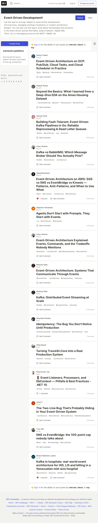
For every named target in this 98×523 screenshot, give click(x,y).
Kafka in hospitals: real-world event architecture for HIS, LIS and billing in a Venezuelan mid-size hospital (63, 465)
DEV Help (68, 503)
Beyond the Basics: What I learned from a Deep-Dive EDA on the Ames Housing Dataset (65, 95)
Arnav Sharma (41, 146)
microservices (58, 389)
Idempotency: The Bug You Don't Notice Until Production (64, 325)
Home (10, 503)
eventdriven (56, 72)
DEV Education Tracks (54, 503)
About (43, 506)
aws (39, 194)
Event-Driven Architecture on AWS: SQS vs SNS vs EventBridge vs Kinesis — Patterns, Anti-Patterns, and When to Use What (65, 184)
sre (86, 332)
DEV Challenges (21, 503)
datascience (66, 103)
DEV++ (32, 503)
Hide (90, 18)
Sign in (37, 44)
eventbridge (53, 442)
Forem (21, 513)
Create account (87, 3)
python (55, 103)
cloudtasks (68, 72)
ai (38, 221)
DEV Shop (82, 506)
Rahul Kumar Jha (42, 372)
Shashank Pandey (43, 318)
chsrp (39, 389)
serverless (47, 194)
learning (78, 278)
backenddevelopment (61, 332)
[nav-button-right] (94, 43)
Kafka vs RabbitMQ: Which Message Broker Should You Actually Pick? (61, 153)
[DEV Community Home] (4, 3)
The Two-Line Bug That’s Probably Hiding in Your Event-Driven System (65, 409)
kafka (39, 133)
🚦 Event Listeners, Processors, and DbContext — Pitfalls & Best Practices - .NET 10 (63, 381)
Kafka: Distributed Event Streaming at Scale (62, 299)
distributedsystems (67, 251)
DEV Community (12, 499)
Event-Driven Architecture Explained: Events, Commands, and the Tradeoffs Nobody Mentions (63, 243)
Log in (72, 3)
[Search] (11, 3)
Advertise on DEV (81, 503)
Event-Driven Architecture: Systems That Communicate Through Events (65, 272)
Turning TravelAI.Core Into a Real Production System (59, 352)
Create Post (14, 43)
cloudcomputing (43, 332)
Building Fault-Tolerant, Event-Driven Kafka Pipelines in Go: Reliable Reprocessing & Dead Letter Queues (62, 125)
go (57, 133)
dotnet (40, 359)
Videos (40, 503)
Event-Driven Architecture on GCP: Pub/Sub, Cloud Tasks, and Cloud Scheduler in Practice (60, 64)
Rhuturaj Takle (41, 265)
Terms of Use (63, 510)
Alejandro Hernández (44, 208)
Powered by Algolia (55, 3)
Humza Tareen (42, 55)
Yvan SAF (40, 429)
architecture (61, 160)
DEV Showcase (32, 506)
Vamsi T (39, 402)
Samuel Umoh (41, 116)
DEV (58, 513)
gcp (39, 72)
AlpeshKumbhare (43, 173)
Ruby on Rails (44, 516)
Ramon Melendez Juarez (46, 456)
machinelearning (43, 103)
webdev (64, 133)
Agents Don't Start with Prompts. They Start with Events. (63, 215)
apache (52, 473)
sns (44, 442)
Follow (80, 18)
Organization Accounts (15, 506)
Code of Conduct (36, 510)
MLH (90, 506)
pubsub (46, 72)
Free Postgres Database (66, 506)
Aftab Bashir (41, 345)
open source (34, 513)
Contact (51, 506)
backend (41, 251)
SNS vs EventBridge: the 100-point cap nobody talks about (63, 436)
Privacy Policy (50, 510)
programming (67, 278)
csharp (48, 359)
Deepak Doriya (42, 86)
